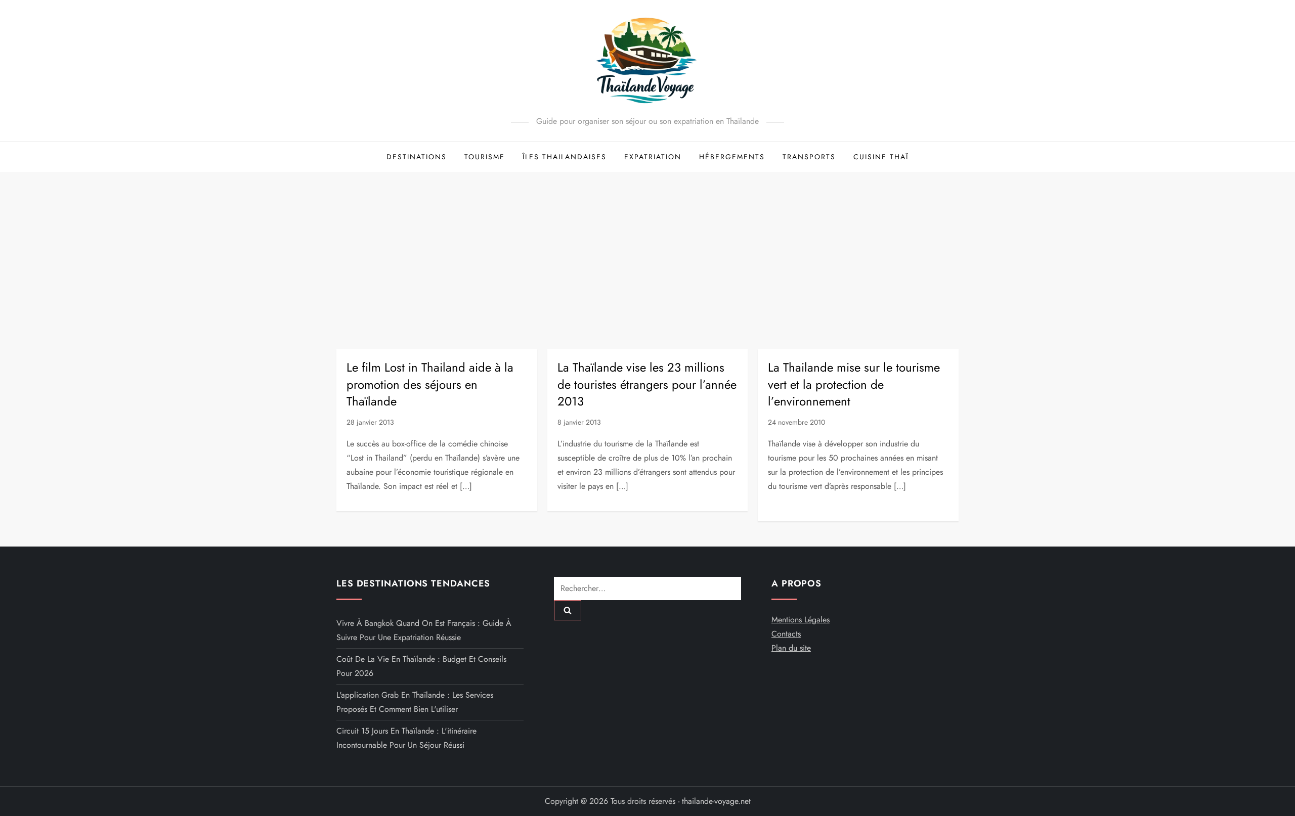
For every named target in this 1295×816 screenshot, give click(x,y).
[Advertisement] (647, 248)
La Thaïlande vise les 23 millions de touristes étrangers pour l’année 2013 (647, 384)
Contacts (786, 634)
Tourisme (484, 157)
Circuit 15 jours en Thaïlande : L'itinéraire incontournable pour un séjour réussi (406, 738)
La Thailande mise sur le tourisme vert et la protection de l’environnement (854, 384)
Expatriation (652, 157)
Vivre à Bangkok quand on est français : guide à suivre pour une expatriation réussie (423, 630)
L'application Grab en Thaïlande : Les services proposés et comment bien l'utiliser (414, 702)
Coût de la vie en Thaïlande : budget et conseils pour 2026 (421, 666)
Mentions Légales (800, 619)
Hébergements (732, 157)
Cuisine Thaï (881, 157)
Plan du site (791, 648)
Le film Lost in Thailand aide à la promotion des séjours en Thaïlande (430, 384)
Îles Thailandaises (565, 157)
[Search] (567, 610)
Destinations (416, 157)
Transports (809, 157)
